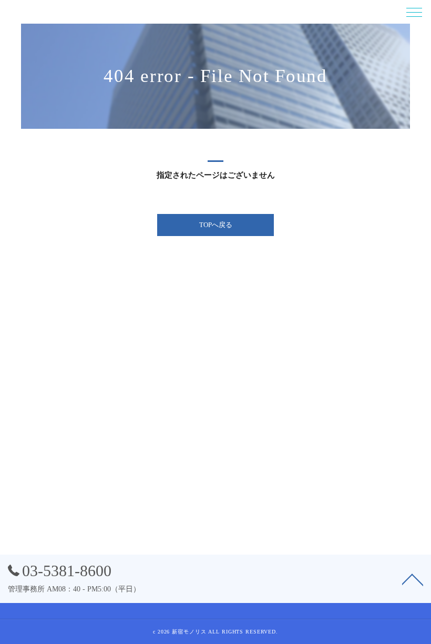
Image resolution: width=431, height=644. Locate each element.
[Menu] (414, 11)
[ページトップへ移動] (412, 578)
